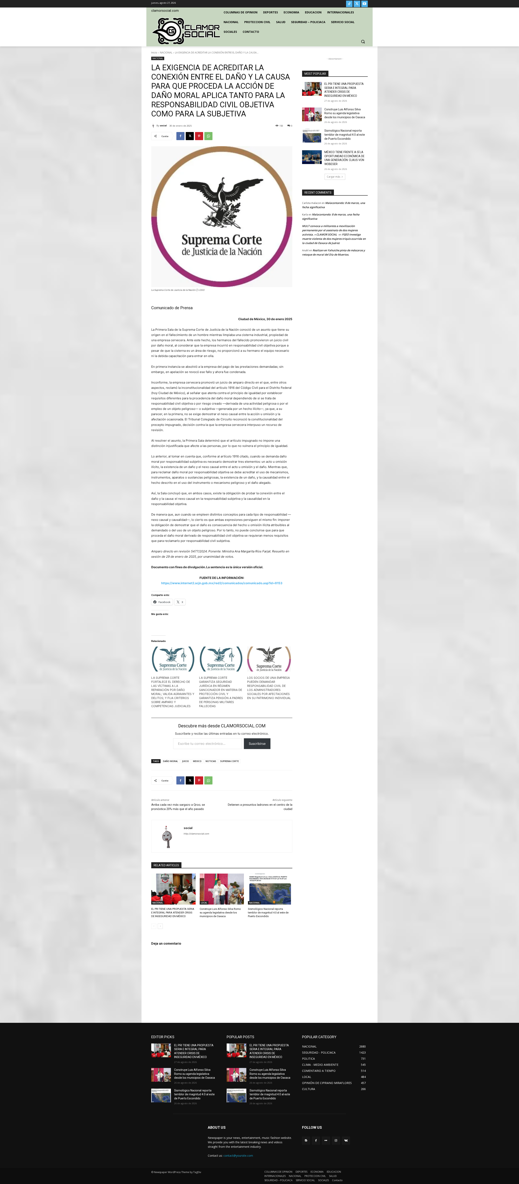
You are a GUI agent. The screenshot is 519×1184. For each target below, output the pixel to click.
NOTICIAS (211, 761)
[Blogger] (306, 1141)
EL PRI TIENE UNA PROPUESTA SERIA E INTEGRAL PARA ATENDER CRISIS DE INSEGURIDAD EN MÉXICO (172, 912)
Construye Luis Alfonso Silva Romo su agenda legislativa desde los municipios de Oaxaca (220, 912)
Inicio (154, 52)
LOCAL (204, 902)
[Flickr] (326, 1141)
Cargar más (333, 176)
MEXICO (197, 761)
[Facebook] (180, 136)
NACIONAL (166, 52)
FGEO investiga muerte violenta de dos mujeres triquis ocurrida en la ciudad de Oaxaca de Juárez (334, 239)
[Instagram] (336, 1141)
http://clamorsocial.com (196, 833)
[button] (363, 41)
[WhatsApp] (208, 136)
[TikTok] (349, 4)
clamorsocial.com (165, 11)
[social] (154, 126)
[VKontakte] (346, 1141)
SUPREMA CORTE (229, 761)
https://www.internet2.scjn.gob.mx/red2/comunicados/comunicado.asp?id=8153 (221, 583)
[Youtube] (364, 4)
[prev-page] (153, 926)
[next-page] (160, 926)
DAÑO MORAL (170, 761)
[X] (357, 4)
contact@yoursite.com (238, 1155)
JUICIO (185, 761)
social (163, 125)
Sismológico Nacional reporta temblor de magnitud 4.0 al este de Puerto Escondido (268, 912)
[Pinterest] (199, 136)
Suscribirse (257, 744)
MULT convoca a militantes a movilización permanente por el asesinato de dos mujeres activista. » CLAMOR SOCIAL (330, 230)
